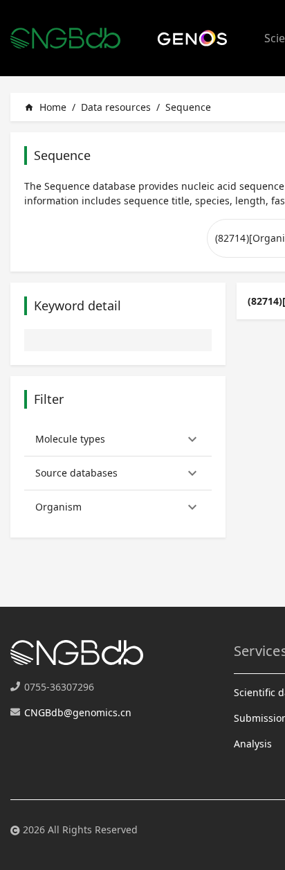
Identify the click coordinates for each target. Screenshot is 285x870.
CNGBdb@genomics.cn (77, 712)
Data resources (116, 107)
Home (45, 107)
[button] (118, 439)
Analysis (253, 743)
